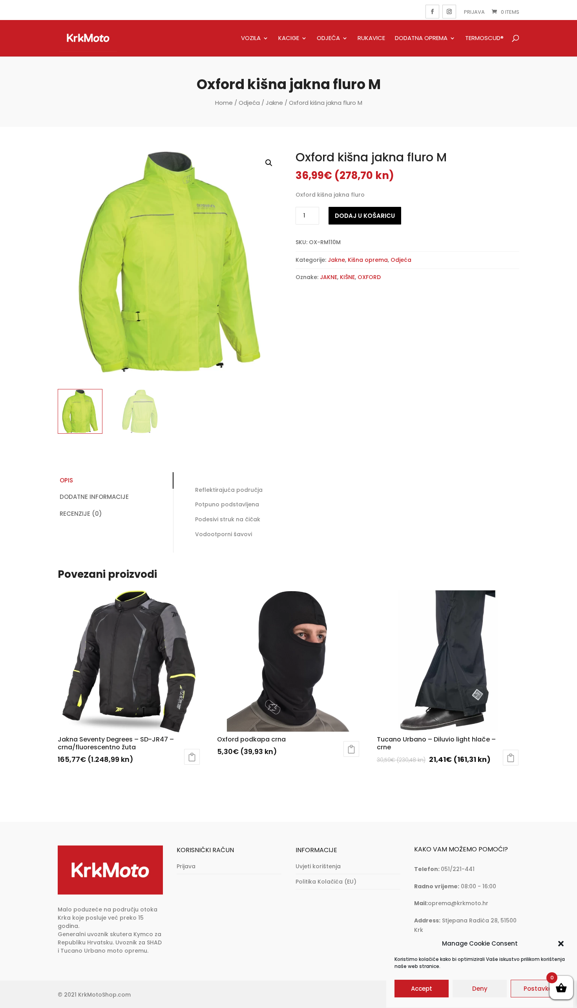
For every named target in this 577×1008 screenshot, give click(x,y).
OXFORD (369, 277)
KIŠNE (347, 277)
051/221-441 (458, 869)
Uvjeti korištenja (318, 866)
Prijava (474, 12)
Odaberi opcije (192, 757)
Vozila (251, 38)
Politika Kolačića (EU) (326, 882)
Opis (66, 480)
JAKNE (328, 277)
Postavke (538, 989)
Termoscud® (484, 38)
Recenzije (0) (81, 513)
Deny (480, 989)
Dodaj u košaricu (365, 216)
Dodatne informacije (94, 497)
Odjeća (328, 38)
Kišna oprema (368, 260)
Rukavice (371, 38)
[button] (561, 944)
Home (224, 103)
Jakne (274, 103)
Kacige (288, 38)
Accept (421, 989)
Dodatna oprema (421, 38)
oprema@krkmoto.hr (458, 903)
